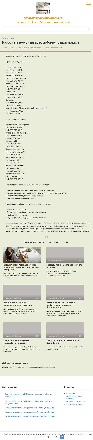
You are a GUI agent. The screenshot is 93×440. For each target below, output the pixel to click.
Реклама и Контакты (75, 404)
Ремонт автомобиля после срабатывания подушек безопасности (60, 305)
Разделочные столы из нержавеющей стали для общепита (30, 408)
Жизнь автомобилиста (32, 48)
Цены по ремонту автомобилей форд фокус (63, 341)
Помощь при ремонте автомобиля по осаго (64, 266)
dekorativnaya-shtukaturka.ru (43, 18)
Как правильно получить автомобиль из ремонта (16, 341)
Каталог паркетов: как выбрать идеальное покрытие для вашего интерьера (21, 267)
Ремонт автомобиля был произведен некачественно (17, 303)
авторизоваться (48, 367)
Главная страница (8, 38)
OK (62, 437)
